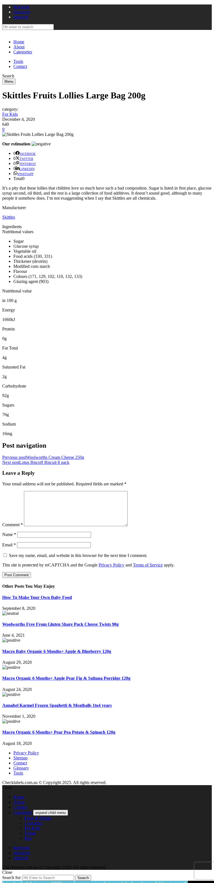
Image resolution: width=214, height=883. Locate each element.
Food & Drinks (38, 818)
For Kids (10, 114)
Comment (12, 524)
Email (9, 544)
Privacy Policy (111, 565)
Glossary (21, 768)
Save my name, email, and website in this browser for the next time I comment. (78, 555)
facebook (21, 6)
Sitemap (20, 757)
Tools (18, 61)
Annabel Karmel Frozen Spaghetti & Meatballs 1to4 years (57, 705)
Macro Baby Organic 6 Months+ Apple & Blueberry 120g (56, 651)
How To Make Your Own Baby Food (37, 597)
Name (9, 534)
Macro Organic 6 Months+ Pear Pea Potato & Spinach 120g (58, 732)
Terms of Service (148, 565)
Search (83, 878)
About (19, 46)
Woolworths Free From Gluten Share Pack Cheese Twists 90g (60, 624)
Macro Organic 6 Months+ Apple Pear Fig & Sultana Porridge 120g (66, 678)
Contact (20, 66)
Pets (28, 838)
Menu (8, 81)
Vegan (30, 833)
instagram (21, 12)
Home (18, 41)
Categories (22, 51)
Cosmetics (34, 823)
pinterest (20, 17)
